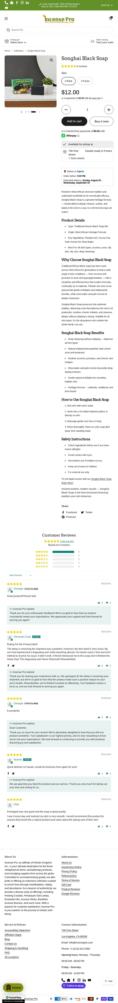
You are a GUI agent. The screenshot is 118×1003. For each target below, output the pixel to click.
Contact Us (11, 943)
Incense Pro (30, 998)
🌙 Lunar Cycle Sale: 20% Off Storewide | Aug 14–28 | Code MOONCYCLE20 (59, 5)
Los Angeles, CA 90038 (74, 936)
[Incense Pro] (58, 19)
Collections (18, 51)
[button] (110, 19)
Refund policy (69, 875)
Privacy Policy (69, 871)
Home (7, 51)
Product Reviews (70, 889)
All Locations (12, 957)
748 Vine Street (69, 930)
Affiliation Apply (13, 934)
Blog (7, 939)
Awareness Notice (71, 867)
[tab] (77, 158)
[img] (14, 584)
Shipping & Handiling (16, 948)
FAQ (7, 952)
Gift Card (66, 884)
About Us (66, 862)
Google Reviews (70, 893)
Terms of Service (70, 880)
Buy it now (102, 121)
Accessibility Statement (17, 930)
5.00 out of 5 (67, 541)
